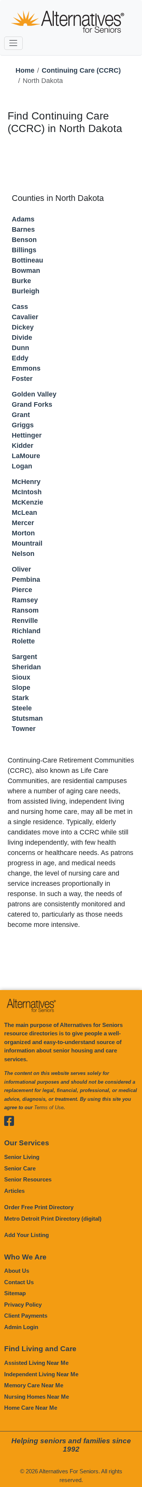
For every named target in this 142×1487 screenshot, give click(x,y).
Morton (23, 533)
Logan (22, 466)
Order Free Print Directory (38, 1207)
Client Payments (25, 1315)
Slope (21, 687)
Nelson (23, 553)
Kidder (22, 445)
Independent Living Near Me (41, 1374)
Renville (25, 620)
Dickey (23, 327)
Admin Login (21, 1327)
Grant (21, 415)
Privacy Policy (23, 1304)
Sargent (24, 657)
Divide (22, 337)
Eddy (20, 358)
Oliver (21, 569)
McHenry (26, 482)
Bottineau (27, 260)
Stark (20, 698)
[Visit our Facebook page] (10, 1121)
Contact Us (19, 1282)
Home (25, 70)
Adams (23, 219)
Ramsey (25, 600)
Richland (26, 631)
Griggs (23, 425)
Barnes (23, 229)
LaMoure (26, 456)
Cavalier (25, 317)
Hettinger (27, 435)
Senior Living (21, 1157)
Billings (24, 250)
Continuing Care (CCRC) (81, 70)
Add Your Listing (26, 1235)
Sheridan (26, 667)
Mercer (23, 523)
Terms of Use (49, 1107)
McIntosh (27, 492)
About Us (16, 1270)
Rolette (23, 641)
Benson (24, 240)
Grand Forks (32, 404)
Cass (20, 306)
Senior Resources (27, 1179)
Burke (21, 281)
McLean (24, 512)
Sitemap (15, 1293)
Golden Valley (34, 394)
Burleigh (25, 291)
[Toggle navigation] (13, 43)
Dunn (20, 348)
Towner (24, 728)
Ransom (25, 610)
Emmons (26, 368)
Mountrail (27, 543)
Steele (22, 708)
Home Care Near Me (30, 1407)
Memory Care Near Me (33, 1385)
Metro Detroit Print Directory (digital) (52, 1218)
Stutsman (27, 718)
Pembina (26, 579)
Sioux (21, 677)
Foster (22, 378)
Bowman (26, 270)
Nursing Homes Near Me (36, 1396)
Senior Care (20, 1168)
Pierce (22, 590)
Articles (14, 1191)
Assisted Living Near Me (36, 1363)
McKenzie (27, 502)
